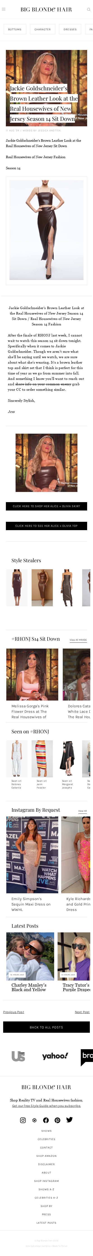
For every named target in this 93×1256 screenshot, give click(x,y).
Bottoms (15, 29)
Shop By (47, 1206)
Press (46, 1214)
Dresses (70, 29)
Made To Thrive (59, 1246)
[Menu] (3, 9)
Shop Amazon (46, 1155)
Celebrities (46, 1139)
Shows (46, 1130)
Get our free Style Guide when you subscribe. (46, 1106)
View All (82, 810)
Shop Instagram (46, 1181)
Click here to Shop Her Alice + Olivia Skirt (46, 506)
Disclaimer (46, 1164)
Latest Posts (46, 1222)
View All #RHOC (78, 639)
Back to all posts (46, 1027)
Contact (46, 1147)
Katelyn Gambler (41, 1246)
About (46, 1172)
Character (43, 29)
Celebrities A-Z (46, 1197)
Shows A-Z (47, 1189)
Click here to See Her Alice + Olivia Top (46, 525)
